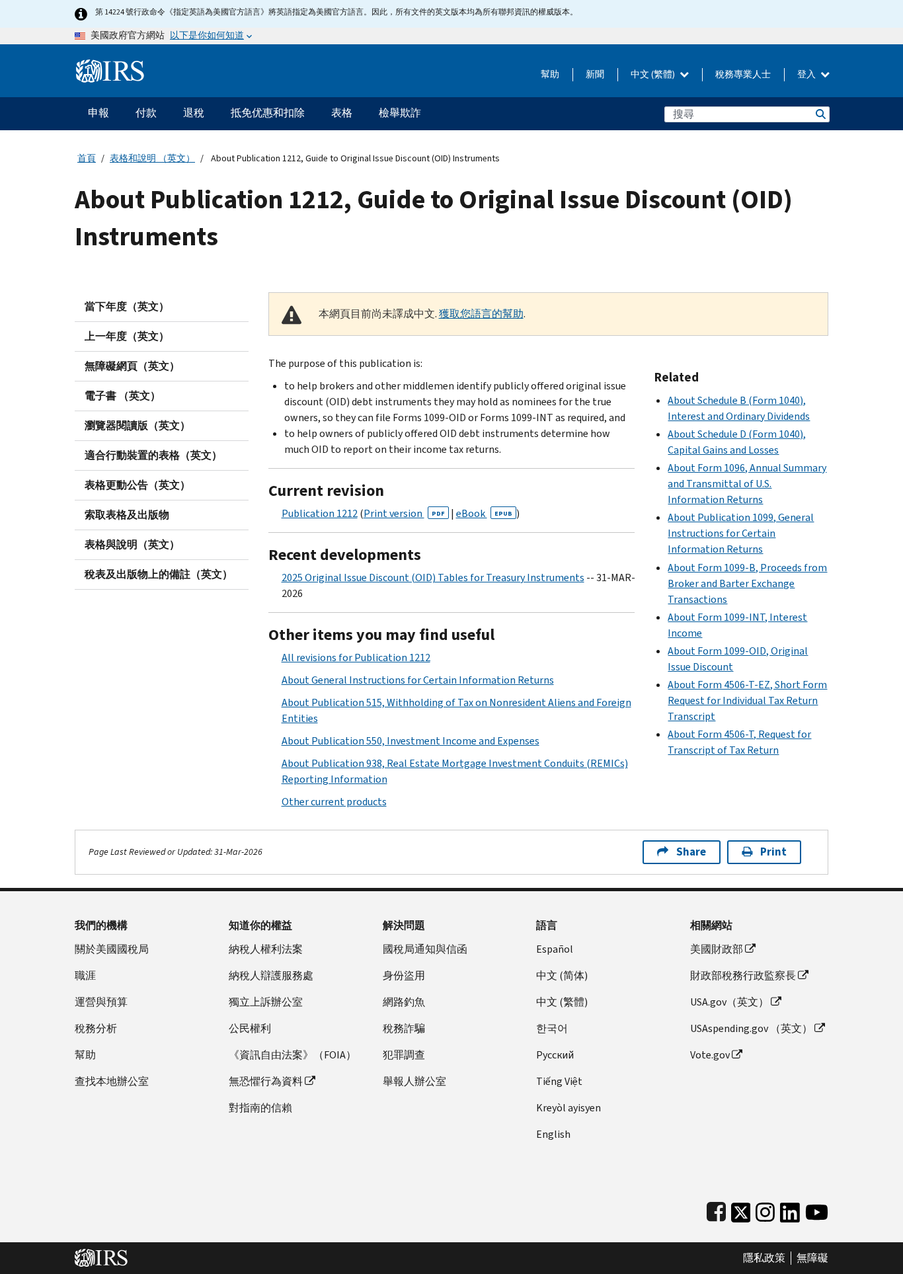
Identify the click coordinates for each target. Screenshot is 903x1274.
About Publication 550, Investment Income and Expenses (410, 741)
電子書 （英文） (123, 396)
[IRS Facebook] (716, 1209)
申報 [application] (98, 113)
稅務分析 (96, 1028)
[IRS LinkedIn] (790, 1209)
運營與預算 (101, 1002)
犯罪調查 (404, 1055)
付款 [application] (146, 113)
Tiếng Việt (559, 1081)
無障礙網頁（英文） (132, 366)
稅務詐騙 (404, 1028)
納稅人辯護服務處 (271, 975)
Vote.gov (710, 1055)
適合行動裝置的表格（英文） (153, 455)
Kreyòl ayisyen (568, 1108)
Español (554, 949)
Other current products (334, 802)
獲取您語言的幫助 (481, 314)
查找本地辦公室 (112, 1081)
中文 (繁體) (654, 74)
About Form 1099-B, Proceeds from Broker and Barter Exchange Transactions (747, 583)
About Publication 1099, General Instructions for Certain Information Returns (741, 533)
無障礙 (812, 1258)
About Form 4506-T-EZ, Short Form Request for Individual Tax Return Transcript (747, 700)
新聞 (595, 74)
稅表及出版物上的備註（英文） (159, 574)
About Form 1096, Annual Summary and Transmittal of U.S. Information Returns (747, 483)
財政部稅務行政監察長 (743, 975)
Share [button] (691, 851)
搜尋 (819, 114)
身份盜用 (404, 975)
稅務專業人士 (743, 74)
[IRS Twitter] (741, 1209)
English (553, 1134)
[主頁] (110, 66)
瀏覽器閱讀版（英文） (137, 425)
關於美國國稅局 (112, 949)
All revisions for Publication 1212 (356, 657)
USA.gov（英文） (729, 1002)
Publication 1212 (320, 513)
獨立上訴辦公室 (266, 1002)
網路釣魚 (404, 1002)
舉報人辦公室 (414, 1081)
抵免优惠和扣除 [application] (268, 113)
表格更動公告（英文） (137, 485)
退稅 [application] (193, 113)
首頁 (86, 158)
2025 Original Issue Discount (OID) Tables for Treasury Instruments (433, 577)
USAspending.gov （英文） (751, 1028)
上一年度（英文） (127, 336)
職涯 (85, 975)
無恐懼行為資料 (266, 1081)
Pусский (555, 1055)
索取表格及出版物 (127, 515)
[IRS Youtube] (816, 1209)
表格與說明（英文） (132, 544)
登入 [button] (807, 74)
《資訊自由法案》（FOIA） (292, 1055)
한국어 (552, 1028)
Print (773, 851)
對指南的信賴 (260, 1108)
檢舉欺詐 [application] (400, 113)
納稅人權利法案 (266, 949)
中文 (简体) (562, 975)
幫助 (550, 74)
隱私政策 (764, 1258)
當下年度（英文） (127, 306)
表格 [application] (341, 113)
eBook (484, 513)
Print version (404, 513)
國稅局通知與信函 (425, 949)
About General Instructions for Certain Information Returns (418, 680)
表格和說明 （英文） (152, 158)
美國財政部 (716, 949)
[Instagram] (765, 1209)
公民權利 (250, 1028)
